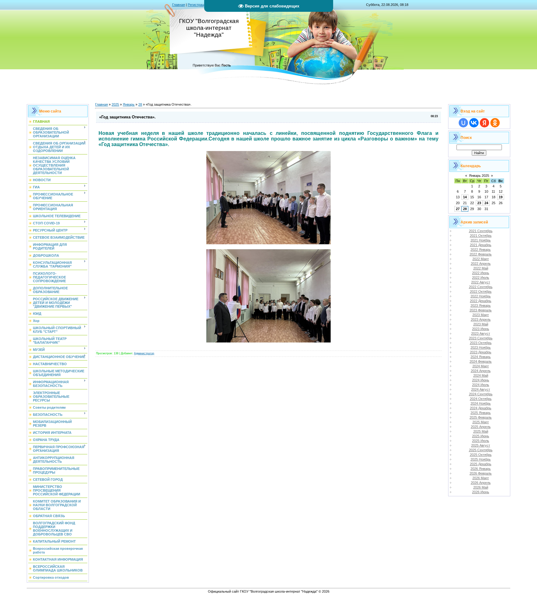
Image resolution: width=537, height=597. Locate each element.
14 (465, 197)
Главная (178, 5)
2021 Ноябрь (480, 240)
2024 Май (480, 375)
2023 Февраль (481, 310)
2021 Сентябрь (481, 231)
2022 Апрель (481, 263)
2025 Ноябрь (480, 459)
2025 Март (480, 422)
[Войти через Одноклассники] (495, 122)
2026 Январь (480, 469)
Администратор (144, 353)
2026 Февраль (481, 473)
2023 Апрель (481, 319)
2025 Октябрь (481, 455)
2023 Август (480, 333)
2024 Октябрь (481, 399)
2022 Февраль (481, 254)
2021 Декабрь (480, 245)
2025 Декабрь (480, 464)
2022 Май (480, 268)
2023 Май (480, 324)
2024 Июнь (480, 380)
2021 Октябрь (481, 235)
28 (140, 104)
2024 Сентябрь (481, 394)
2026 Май (480, 487)
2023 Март (480, 315)
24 (486, 203)
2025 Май (480, 431)
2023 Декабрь (480, 352)
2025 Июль (480, 441)
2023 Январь (480, 305)
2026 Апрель (481, 482)
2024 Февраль (481, 361)
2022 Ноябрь (480, 296)
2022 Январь (480, 249)
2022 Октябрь (481, 291)
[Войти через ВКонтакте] (474, 122)
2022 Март (480, 259)
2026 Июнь (480, 492)
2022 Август (480, 282)
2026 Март (480, 478)
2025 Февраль (481, 417)
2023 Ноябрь (480, 347)
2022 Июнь (480, 273)
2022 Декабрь (480, 301)
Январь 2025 (479, 175)
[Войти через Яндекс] (484, 122)
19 (501, 197)
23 (479, 203)
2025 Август (480, 445)
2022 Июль (480, 277)
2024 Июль (480, 385)
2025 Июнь (480, 436)
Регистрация (198, 5)
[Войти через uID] (463, 122)
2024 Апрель (481, 371)
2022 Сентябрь (481, 287)
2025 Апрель (481, 427)
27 (458, 209)
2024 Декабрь (480, 408)
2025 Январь (480, 413)
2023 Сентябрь (481, 338)
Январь (129, 104)
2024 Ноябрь (480, 403)
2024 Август (480, 389)
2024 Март (480, 366)
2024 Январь (480, 357)
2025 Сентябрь (481, 450)
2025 (115, 104)
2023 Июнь (480, 329)
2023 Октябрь (481, 343)
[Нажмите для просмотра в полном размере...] (268, 242)
